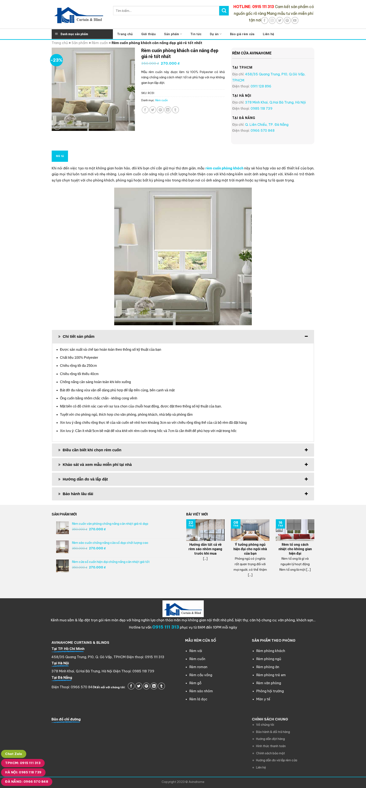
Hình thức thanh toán (271, 746)
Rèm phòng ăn (267, 667)
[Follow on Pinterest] (287, 20)
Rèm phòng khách (270, 651)
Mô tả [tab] (60, 156)
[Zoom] (57, 126)
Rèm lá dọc (198, 699)
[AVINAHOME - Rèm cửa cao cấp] (79, 14)
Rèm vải (195, 651)
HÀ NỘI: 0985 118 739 (23, 772)
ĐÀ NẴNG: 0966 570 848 (26, 782)
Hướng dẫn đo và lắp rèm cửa (276, 760)
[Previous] (185, 552)
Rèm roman (198, 667)
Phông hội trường (270, 691)
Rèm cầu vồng (200, 675)
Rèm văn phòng (268, 683)
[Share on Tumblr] (175, 109)
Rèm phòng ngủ (268, 659)
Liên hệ (268, 34)
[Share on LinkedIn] (167, 109)
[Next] (315, 552)
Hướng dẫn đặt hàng (270, 739)
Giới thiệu (148, 34)
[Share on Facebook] (145, 109)
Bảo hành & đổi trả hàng (273, 732)
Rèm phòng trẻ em (271, 675)
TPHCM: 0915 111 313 (22, 763)
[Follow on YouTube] (294, 20)
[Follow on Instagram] (272, 20)
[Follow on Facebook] (264, 20)
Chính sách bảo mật (270, 753)
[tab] (183, 336)
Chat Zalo (13, 754)
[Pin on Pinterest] (160, 109)
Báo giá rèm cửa (242, 34)
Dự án (214, 34)
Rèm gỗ (195, 683)
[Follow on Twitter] (279, 20)
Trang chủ (125, 34)
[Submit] (224, 10)
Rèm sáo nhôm (201, 691)
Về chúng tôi (265, 725)
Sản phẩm (171, 34)
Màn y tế (263, 699)
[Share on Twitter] (152, 109)
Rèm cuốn (100, 43)
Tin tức (195, 34)
